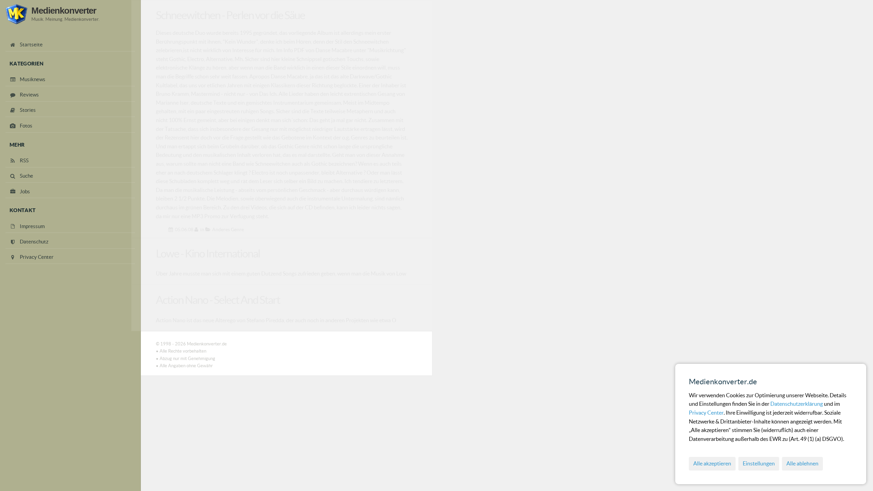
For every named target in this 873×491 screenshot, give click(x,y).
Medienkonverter (63, 10)
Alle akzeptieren (712, 463)
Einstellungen (759, 463)
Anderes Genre (228, 229)
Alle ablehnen (802, 463)
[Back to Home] (16, 14)
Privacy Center (706, 413)
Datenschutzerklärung (797, 404)
